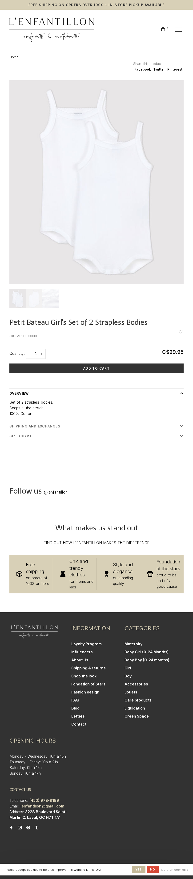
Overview (19, 393)
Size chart (20, 436)
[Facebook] (11, 827)
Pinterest (174, 69)
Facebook (142, 69)
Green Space (137, 716)
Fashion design (85, 692)
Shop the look (83, 676)
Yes (138, 869)
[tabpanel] (96, 182)
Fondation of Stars (88, 684)
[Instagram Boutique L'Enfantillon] (20, 827)
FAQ (75, 700)
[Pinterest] (28, 827)
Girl (128, 668)
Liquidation (135, 708)
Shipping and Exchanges (34, 426)
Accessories (136, 684)
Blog (75, 708)
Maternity (133, 644)
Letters (78, 716)
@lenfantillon (56, 492)
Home (14, 57)
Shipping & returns (88, 668)
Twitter (159, 69)
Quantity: (17, 353)
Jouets (131, 692)
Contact (78, 724)
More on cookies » (174, 869)
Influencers (82, 652)
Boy (128, 676)
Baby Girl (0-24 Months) (147, 652)
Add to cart (96, 368)
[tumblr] (37, 827)
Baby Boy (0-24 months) (147, 660)
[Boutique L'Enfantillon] (34, 631)
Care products (138, 700)
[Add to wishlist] (180, 332)
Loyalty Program (86, 644)
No (152, 869)
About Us (79, 660)
